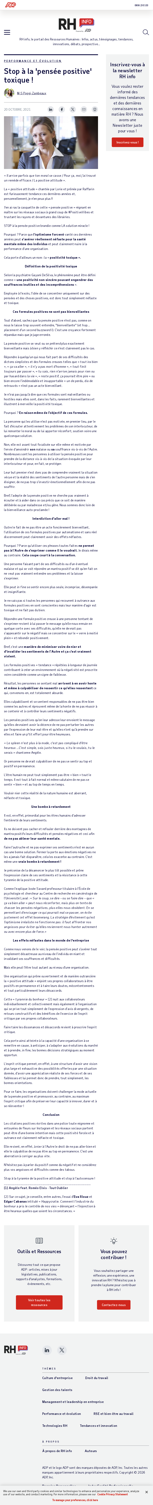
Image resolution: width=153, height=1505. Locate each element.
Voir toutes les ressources (39, 1302)
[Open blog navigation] (7, 32)
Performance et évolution (33, 60)
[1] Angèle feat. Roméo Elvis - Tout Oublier (36, 1188)
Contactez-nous (114, 1305)
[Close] (146, 1492)
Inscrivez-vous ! (128, 142)
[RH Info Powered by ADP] (76, 25)
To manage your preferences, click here (75, 1500)
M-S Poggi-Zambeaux (31, 93)
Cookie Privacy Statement (112, 1494)
